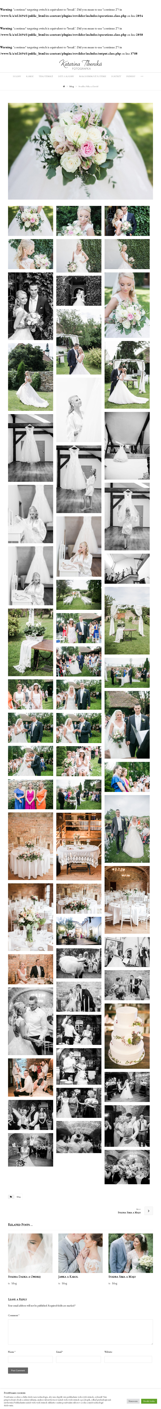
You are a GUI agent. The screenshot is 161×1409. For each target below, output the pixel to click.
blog (19, 1197)
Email (59, 1351)
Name (11, 1351)
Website (108, 1351)
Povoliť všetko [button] (149, 1401)
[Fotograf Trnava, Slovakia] (80, 64)
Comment (13, 1315)
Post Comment (18, 1370)
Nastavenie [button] (133, 1401)
